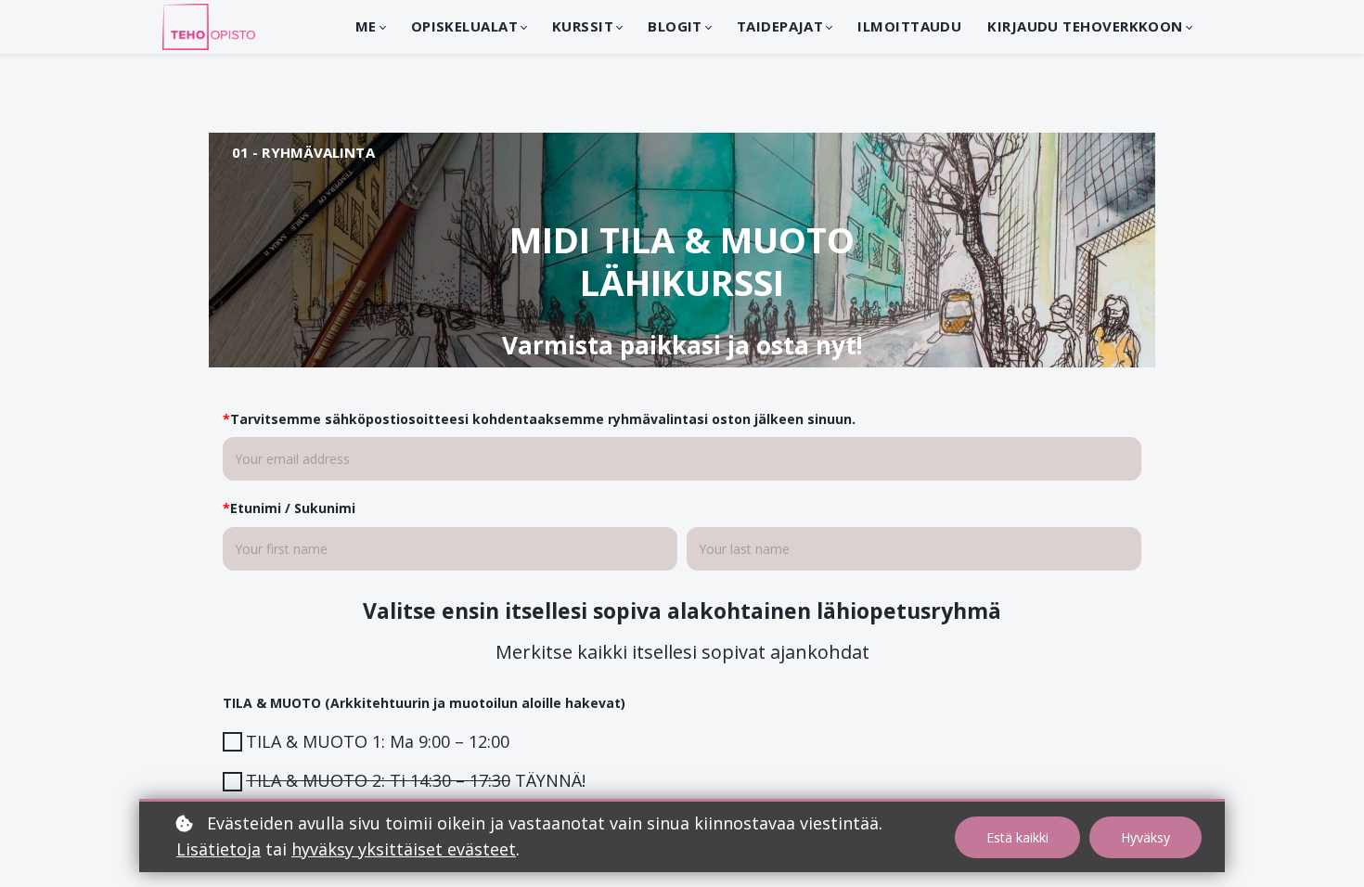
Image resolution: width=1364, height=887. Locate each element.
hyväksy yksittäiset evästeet (403, 849)
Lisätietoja (218, 849)
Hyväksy (1145, 837)
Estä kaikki (1017, 837)
